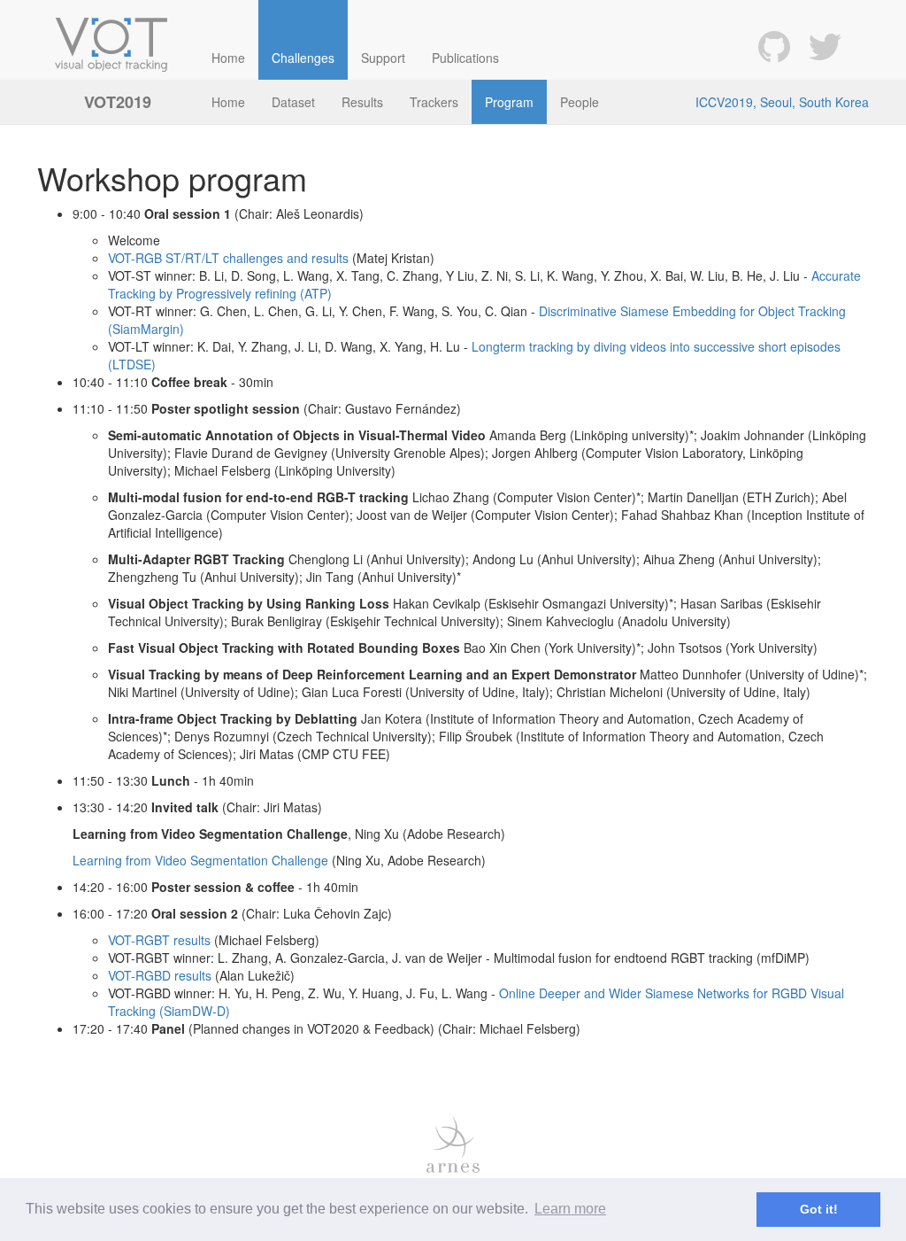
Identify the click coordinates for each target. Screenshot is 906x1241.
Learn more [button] (570, 1208)
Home (228, 57)
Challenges (303, 57)
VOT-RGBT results (159, 940)
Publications (465, 57)
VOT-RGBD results (159, 975)
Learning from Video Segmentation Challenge (200, 860)
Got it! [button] (819, 1209)
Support (383, 57)
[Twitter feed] (825, 44)
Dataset (293, 102)
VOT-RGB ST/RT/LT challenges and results (228, 258)
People (579, 102)
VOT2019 (117, 101)
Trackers (434, 102)
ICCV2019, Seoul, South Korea (782, 102)
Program (509, 102)
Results (362, 102)
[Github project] (774, 44)
